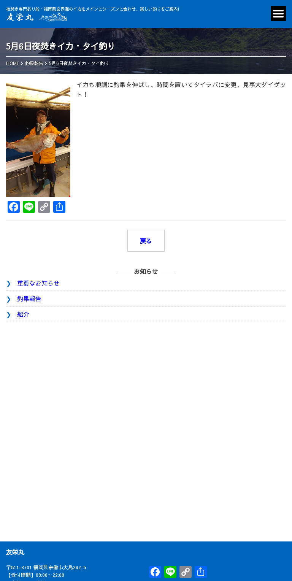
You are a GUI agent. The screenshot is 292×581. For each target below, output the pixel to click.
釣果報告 (29, 298)
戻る (146, 241)
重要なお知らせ (38, 283)
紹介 (23, 314)
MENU (278, 13)
